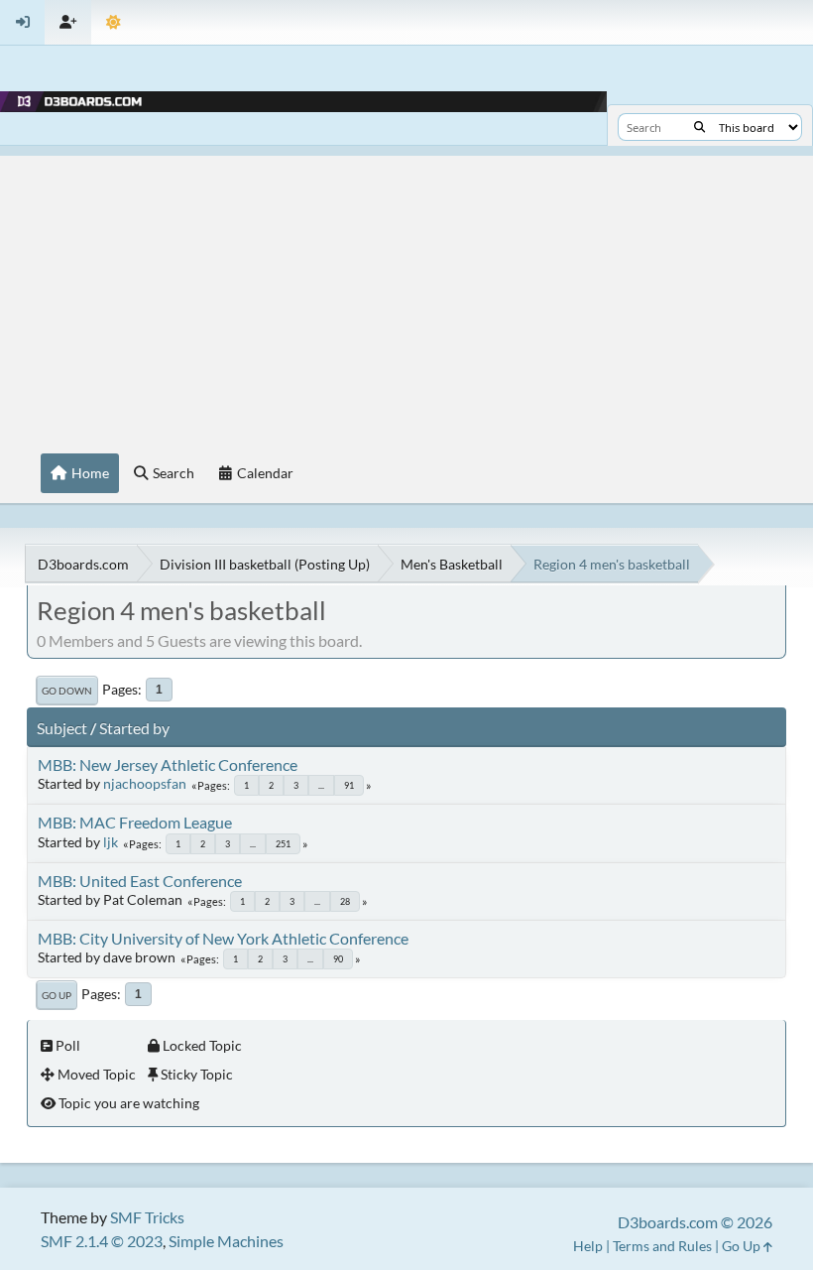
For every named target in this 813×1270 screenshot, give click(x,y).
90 (338, 958)
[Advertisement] (406, 295)
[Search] (699, 127)
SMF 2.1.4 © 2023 (102, 1240)
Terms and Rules (662, 1245)
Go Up (56, 995)
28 (345, 901)
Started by (134, 727)
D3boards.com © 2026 (695, 1221)
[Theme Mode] (113, 22)
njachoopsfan (144, 783)
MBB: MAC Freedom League (135, 822)
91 (349, 785)
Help (588, 1245)
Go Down (67, 691)
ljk (110, 841)
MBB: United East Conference (140, 880)
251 (283, 843)
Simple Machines (226, 1240)
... (321, 785)
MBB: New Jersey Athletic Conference (167, 764)
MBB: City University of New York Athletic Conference (223, 938)
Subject (62, 727)
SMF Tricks (147, 1216)
